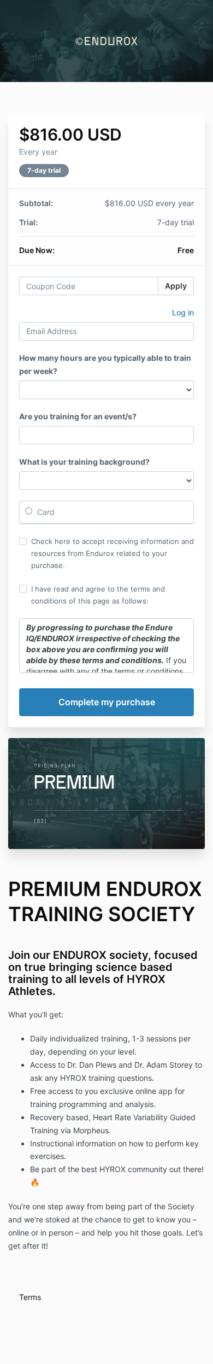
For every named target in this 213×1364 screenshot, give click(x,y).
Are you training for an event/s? (78, 416)
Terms (30, 1297)
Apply (176, 285)
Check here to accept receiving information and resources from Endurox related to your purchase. (112, 553)
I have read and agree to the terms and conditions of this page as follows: (98, 594)
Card (45, 512)
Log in (183, 312)
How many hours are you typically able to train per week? (105, 364)
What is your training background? (84, 461)
